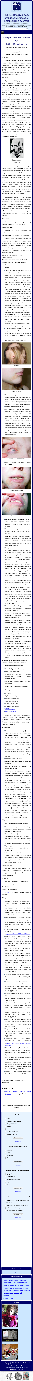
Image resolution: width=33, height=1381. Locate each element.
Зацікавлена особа (12, 1131)
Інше (8, 1184)
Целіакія (6, 1295)
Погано (9, 1158)
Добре (8, 1152)
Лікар (8, 1118)
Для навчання (11, 1176)
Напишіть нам (19, 1367)
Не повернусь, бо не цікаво (15, 1210)
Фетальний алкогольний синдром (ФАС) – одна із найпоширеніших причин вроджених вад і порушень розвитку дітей (17, 1290)
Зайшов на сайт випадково (15, 1208)
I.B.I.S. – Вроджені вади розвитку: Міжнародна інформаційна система (16, 18)
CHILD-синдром (10, 709)
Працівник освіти (12, 1134)
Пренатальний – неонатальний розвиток (16, 1285)
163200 (7, 892)
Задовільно (10, 1155)
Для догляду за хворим (14, 1179)
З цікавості (10, 1181)
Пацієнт (9, 1126)
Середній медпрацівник (14, 1121)
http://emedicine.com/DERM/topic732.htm (18, 934)
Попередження (10, 1367)
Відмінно (9, 1150)
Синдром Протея (10, 711)
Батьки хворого (11, 1129)
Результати (18, 1141)
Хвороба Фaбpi (8, 1298)
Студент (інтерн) (12, 1123)
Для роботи (10, 1174)
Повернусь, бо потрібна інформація (17, 1205)
